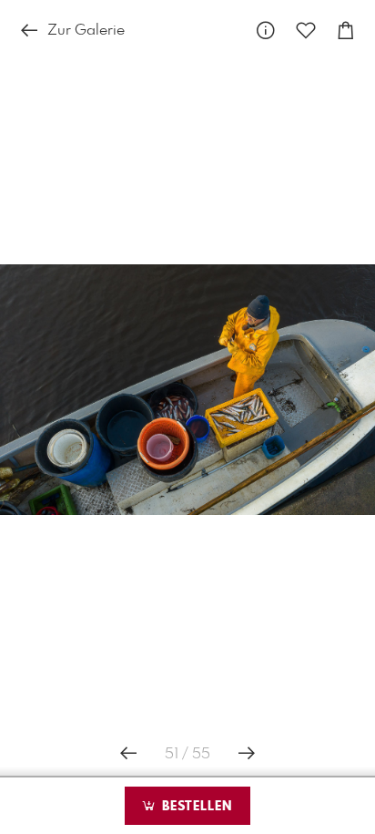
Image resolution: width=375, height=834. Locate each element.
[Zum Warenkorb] (346, 31)
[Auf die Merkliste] (306, 31)
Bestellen (194, 806)
